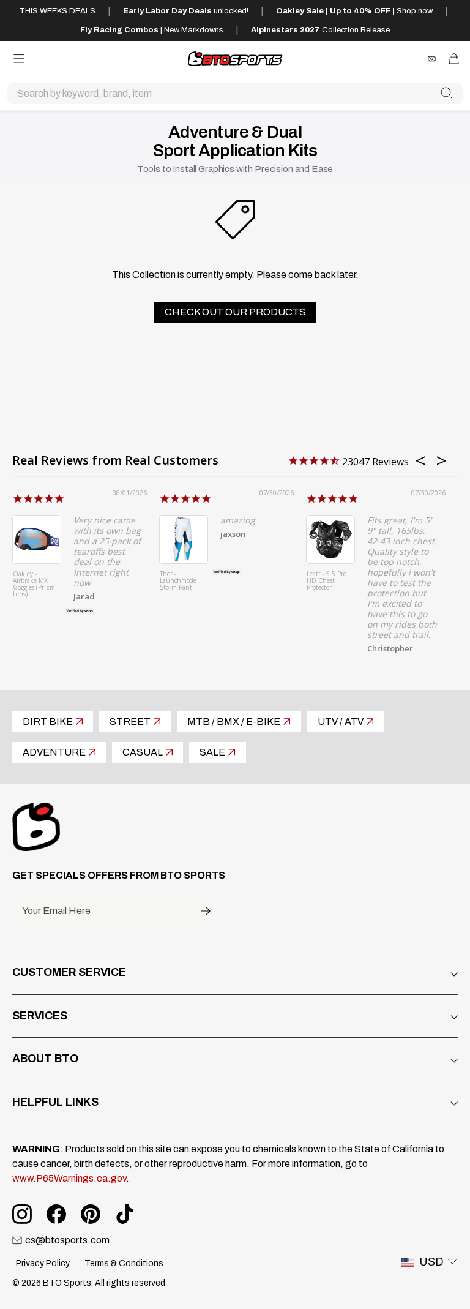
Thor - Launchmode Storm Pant (178, 581)
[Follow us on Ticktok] (125, 1214)
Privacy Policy (43, 1263)
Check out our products (235, 312)
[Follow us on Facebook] (56, 1214)
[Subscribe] (205, 911)
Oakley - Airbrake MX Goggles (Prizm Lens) (34, 584)
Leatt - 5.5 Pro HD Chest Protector (326, 581)
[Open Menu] (19, 59)
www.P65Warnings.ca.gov (69, 1178)
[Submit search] (447, 93)
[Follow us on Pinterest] (90, 1214)
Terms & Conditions (123, 1263)
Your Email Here (56, 911)
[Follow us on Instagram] (22, 1214)
